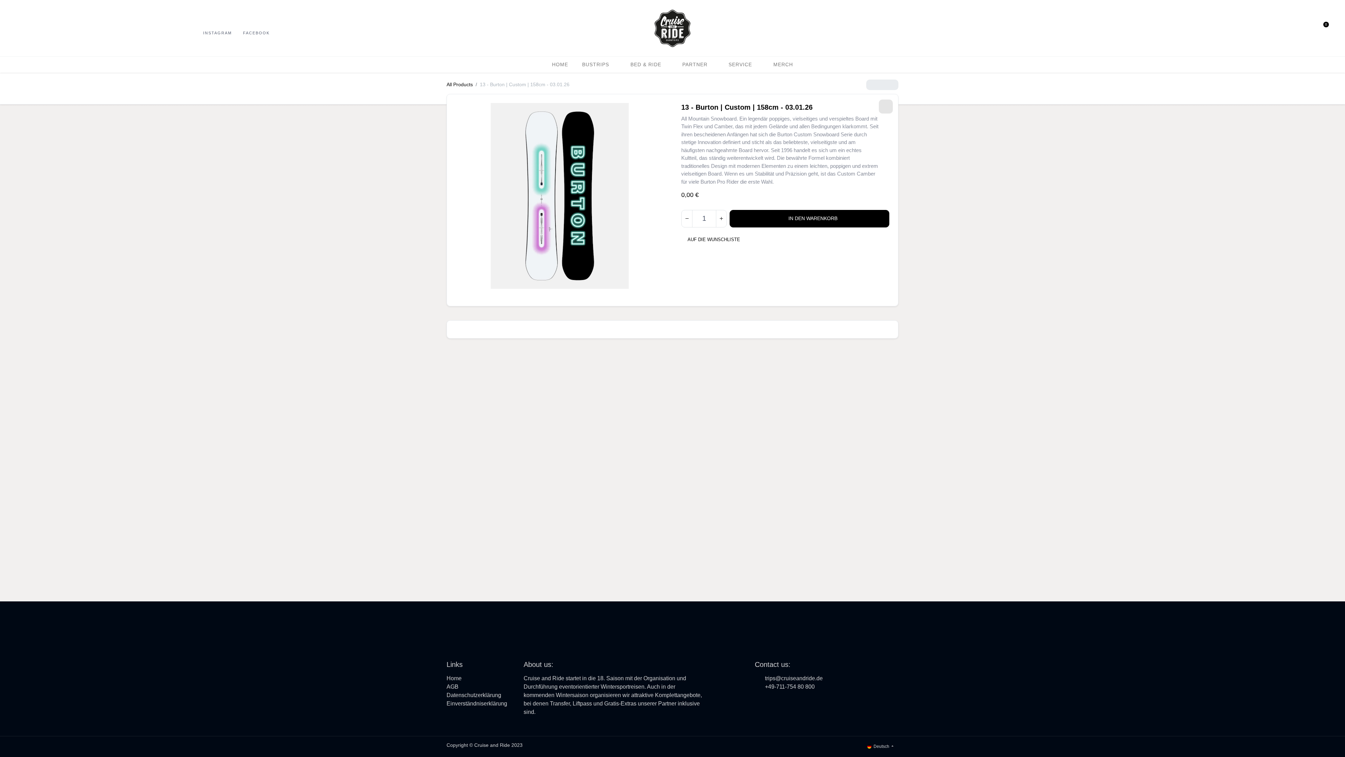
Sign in (1309, 28)
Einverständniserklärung (477, 704)
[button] (1295, 28)
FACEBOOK (256, 33)
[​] (759, 702)
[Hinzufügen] (721, 218)
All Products (460, 84)
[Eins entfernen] (687, 218)
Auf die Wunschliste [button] (714, 239)
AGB (452, 687)
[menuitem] (560, 65)
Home (454, 678)
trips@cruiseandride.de (794, 678)
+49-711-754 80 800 (790, 687)
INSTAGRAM (217, 33)
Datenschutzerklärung (474, 695)
